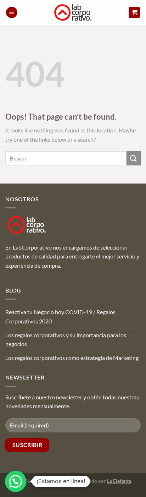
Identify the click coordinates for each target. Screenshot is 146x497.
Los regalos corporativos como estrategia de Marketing (72, 357)
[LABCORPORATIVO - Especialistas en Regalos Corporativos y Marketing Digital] (73, 12)
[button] (11, 12)
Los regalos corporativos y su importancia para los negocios (65, 340)
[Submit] (134, 158)
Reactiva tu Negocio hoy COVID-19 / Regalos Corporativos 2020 (60, 316)
